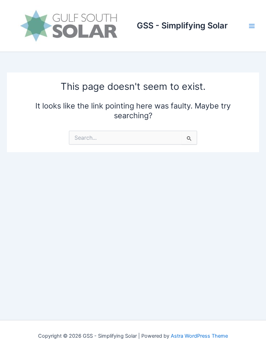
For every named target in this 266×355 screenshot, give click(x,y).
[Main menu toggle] (252, 26)
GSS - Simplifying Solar (182, 25)
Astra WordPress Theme (199, 336)
